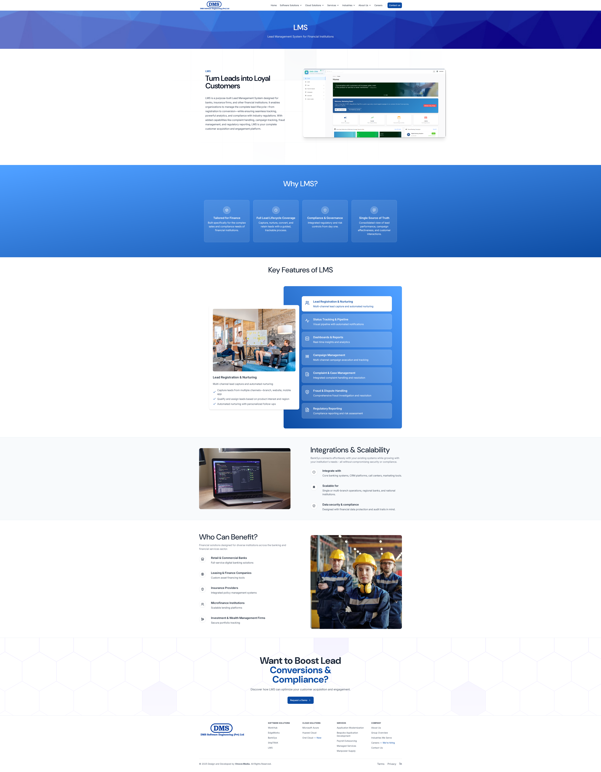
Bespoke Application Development (347, 734)
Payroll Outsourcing (347, 740)
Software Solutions (289, 5)
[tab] (347, 303)
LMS (270, 747)
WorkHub (272, 727)
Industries (347, 5)
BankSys (272, 737)
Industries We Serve (381, 737)
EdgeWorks (274, 732)
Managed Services (346, 745)
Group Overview (379, 732)
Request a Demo (298, 700)
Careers (378, 5)
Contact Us (377, 747)
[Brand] (215, 5)
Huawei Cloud (309, 732)
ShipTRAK (273, 742)
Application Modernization (350, 727)
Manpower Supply (346, 750)
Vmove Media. (242, 763)
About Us (363, 5)
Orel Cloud (307, 737)
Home (274, 5)
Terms (380, 763)
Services (331, 5)
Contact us (394, 5)
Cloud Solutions (313, 5)
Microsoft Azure (310, 727)
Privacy (392, 763)
